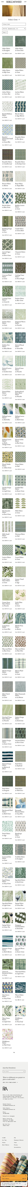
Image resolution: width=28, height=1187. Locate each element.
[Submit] (22, 1071)
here (15, 1121)
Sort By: (5, 28)
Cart (25, 1)
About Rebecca (5, 1144)
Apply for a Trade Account (9, 1082)
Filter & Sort (6, 24)
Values (3, 1142)
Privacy (16, 1144)
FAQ (15, 1137)
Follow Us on (8, 1116)
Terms (15, 1142)
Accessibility (17, 1147)
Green (4, 32)
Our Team (4, 1140)
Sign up (24, 1178)
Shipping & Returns (18, 1140)
